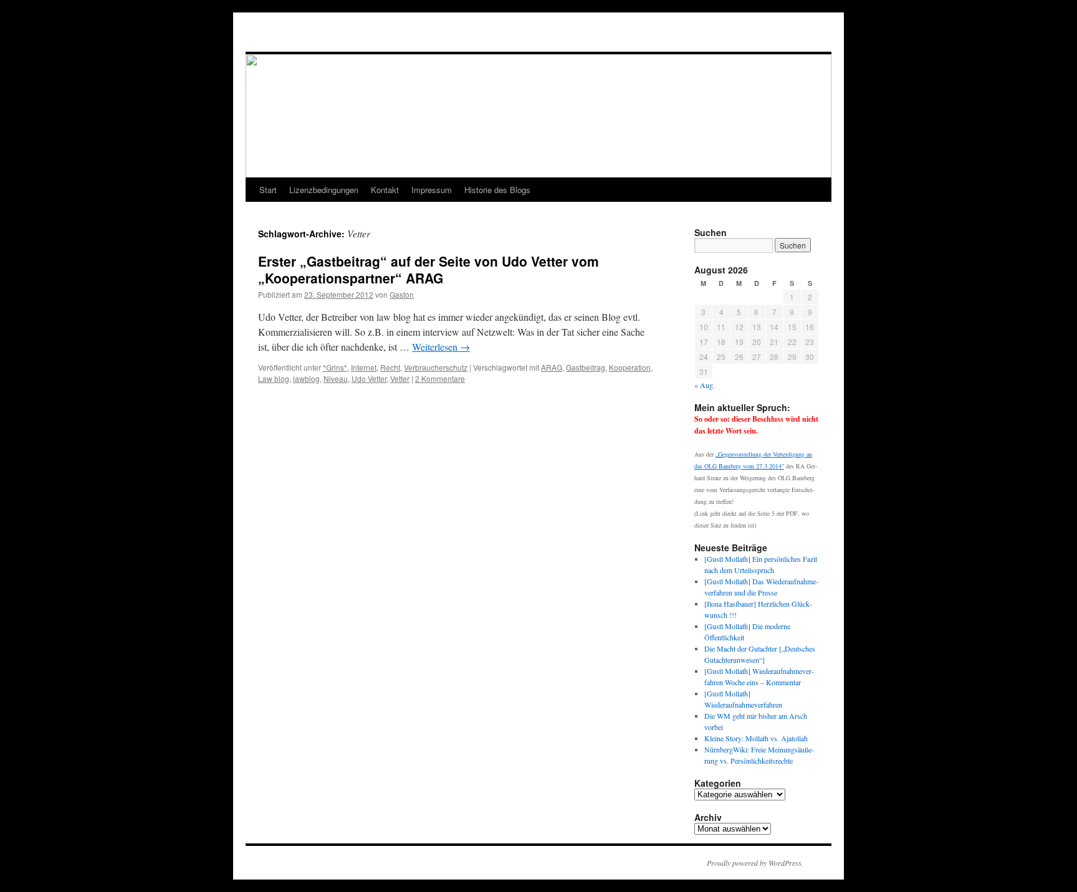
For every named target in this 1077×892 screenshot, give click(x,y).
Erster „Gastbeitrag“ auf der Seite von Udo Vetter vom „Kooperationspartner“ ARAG (428, 269)
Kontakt (385, 190)
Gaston (402, 294)
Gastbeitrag (585, 367)
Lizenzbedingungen (323, 190)
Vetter (399, 378)
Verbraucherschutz (435, 367)
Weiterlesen (441, 346)
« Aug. (704, 385)
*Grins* (335, 367)
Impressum (431, 190)
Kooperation (630, 367)
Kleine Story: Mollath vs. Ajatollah (756, 738)
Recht (390, 367)
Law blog (273, 378)
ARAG (551, 367)
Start (268, 190)
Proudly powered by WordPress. (755, 863)
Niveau (335, 378)
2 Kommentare (440, 378)
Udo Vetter (369, 378)
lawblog (306, 378)
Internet (363, 367)
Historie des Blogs (497, 190)
